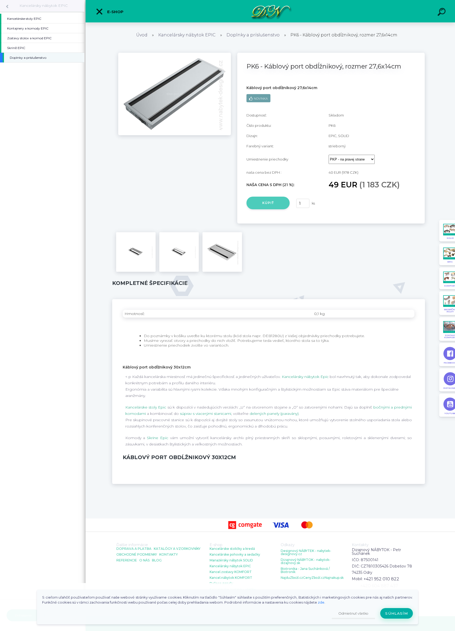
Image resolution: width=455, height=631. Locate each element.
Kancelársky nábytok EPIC (43, 5)
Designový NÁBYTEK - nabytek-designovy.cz (306, 552)
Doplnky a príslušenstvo (253, 34)
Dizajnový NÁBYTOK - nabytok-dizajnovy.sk (305, 561)
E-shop (114, 11)
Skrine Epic (157, 437)
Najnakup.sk (334, 577)
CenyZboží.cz (314, 577)
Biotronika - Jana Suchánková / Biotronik (305, 570)
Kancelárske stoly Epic (145, 407)
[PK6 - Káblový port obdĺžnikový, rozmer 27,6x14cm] (174, 54)
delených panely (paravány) (274, 413)
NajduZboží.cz (292, 577)
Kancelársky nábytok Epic (305, 376)
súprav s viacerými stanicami (205, 413)
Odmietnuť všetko (353, 613)
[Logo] (270, 11)
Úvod (141, 34)
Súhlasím (396, 613)
